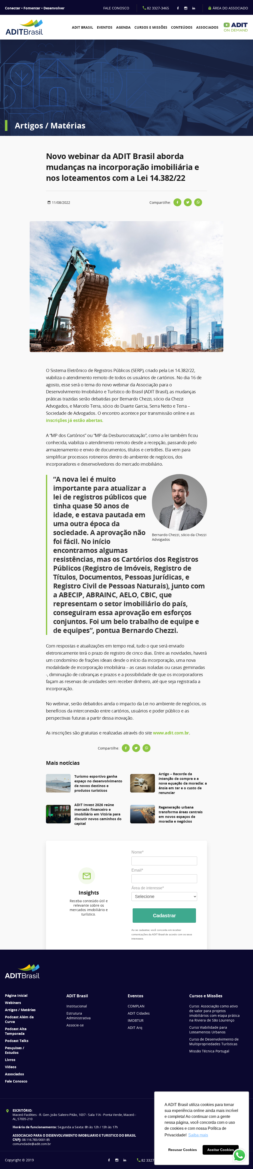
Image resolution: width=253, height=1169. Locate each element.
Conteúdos (181, 27)
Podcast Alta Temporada (15, 1031)
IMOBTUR (136, 1020)
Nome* (137, 852)
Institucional (76, 1006)
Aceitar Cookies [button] (220, 1150)
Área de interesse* (147, 888)
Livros (10, 1059)
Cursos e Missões (150, 27)
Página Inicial (16, 995)
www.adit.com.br (171, 733)
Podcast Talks (16, 1040)
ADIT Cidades (139, 1013)
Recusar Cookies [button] (182, 1150)
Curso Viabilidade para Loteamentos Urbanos (208, 1029)
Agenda (123, 27)
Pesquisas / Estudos (14, 1050)
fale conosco (116, 8)
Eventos (104, 27)
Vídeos (10, 1067)
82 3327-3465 (158, 8)
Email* (137, 870)
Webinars (13, 1002)
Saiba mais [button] (198, 1135)
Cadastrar (164, 915)
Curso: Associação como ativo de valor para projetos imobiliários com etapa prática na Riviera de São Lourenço (214, 1013)
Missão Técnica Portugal (209, 1051)
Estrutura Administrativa (78, 1015)
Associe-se (75, 1025)
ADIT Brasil (82, 27)
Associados (207, 27)
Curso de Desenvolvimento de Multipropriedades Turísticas (214, 1041)
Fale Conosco (16, 1081)
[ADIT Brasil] (24, 27)
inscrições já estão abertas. (74, 420)
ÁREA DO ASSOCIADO (230, 8)
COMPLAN (136, 1006)
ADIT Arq (135, 1027)
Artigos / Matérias (20, 1009)
